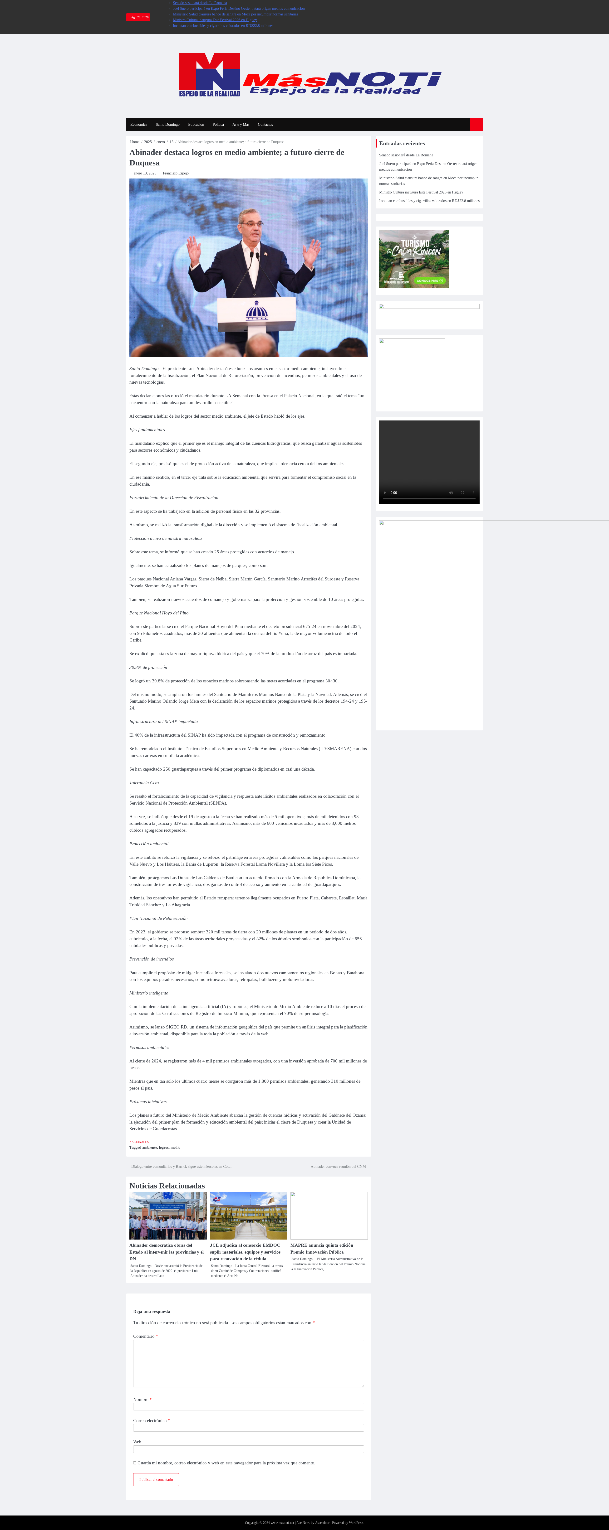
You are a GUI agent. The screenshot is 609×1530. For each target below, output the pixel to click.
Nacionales (139, 1142)
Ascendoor (322, 1523)
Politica (218, 124)
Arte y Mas (240, 124)
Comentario (145, 1336)
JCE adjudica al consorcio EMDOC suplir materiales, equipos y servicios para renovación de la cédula (245, 1252)
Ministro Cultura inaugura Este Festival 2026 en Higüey (215, 20)
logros (164, 1147)
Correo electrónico (151, 1420)
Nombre (142, 1399)
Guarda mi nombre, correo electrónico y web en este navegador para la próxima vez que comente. (226, 1462)
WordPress (356, 1523)
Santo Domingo (168, 124)
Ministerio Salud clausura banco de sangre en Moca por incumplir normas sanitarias (235, 14)
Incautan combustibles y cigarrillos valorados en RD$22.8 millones (223, 26)
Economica (138, 124)
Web (137, 1441)
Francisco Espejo (176, 173)
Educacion (196, 124)
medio (175, 1147)
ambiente (149, 1147)
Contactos (265, 124)
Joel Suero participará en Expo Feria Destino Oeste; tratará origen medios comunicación (239, 8)
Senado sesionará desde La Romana (200, 3)
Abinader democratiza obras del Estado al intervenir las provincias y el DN (166, 1252)
